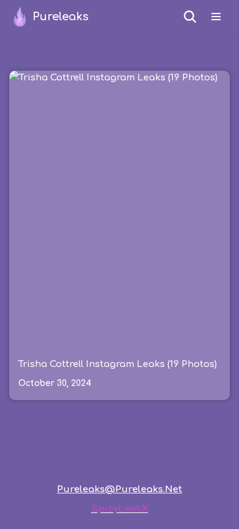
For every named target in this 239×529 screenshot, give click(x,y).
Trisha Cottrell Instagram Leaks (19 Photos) (117, 364)
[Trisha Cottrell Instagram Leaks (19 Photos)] (119, 209)
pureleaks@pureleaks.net (119, 489)
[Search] (190, 16)
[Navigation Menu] (216, 16)
